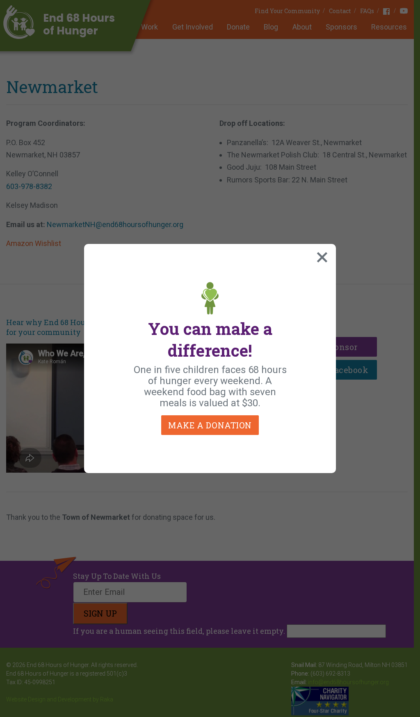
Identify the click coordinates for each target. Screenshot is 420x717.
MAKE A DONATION (210, 425)
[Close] (320, 255)
